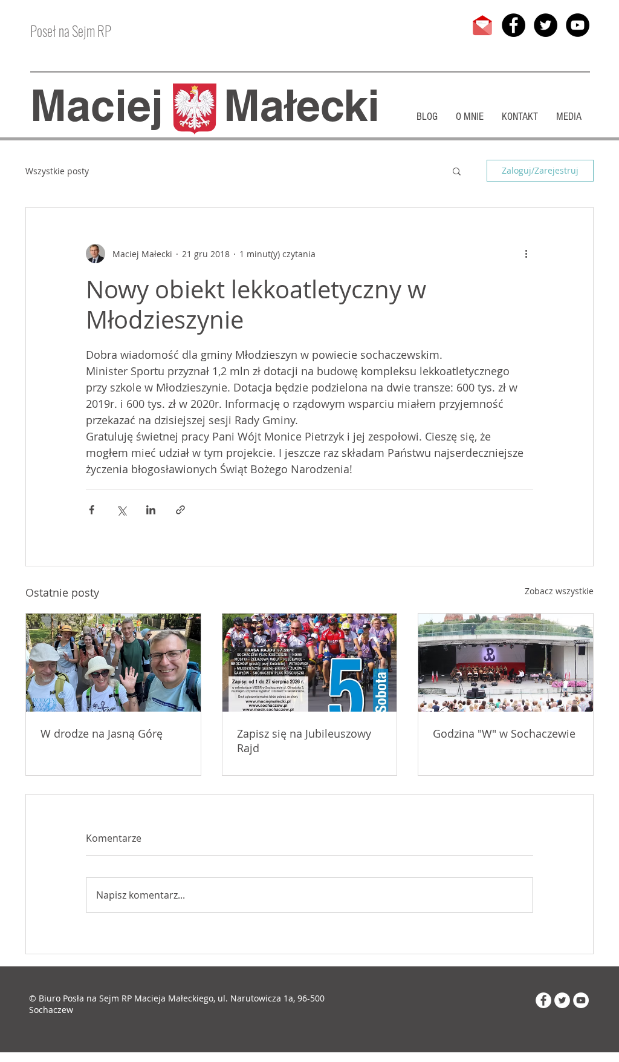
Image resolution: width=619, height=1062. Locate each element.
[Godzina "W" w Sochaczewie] (505, 663)
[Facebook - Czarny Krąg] (513, 25)
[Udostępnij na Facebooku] (91, 510)
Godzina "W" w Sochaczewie (504, 733)
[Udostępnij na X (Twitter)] (121, 510)
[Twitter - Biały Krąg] (562, 1000)
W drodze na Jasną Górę (102, 733)
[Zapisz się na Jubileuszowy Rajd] (309, 663)
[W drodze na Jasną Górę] (113, 663)
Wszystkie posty (57, 171)
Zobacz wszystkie (559, 591)
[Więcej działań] (526, 253)
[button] (456, 170)
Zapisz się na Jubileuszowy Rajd (304, 740)
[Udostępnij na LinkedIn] (151, 510)
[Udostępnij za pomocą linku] (180, 510)
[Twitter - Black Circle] (545, 25)
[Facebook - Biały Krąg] (543, 1000)
